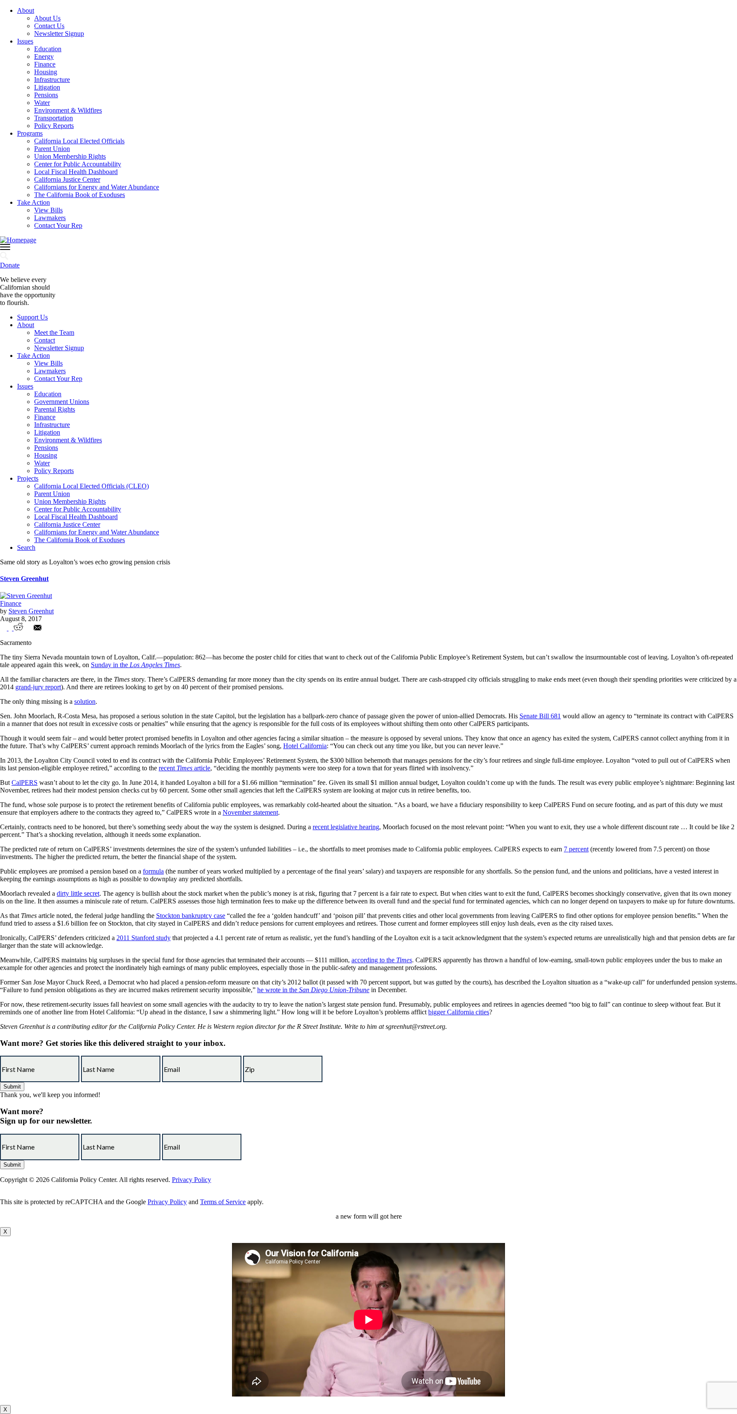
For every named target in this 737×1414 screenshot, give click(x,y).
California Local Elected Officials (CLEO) (91, 486)
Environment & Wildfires (68, 110)
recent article (184, 768)
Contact (44, 340)
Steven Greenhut (24, 578)
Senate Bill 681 (540, 716)
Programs (30, 133)
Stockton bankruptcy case (190, 915)
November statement (250, 812)
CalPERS (25, 782)
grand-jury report (38, 687)
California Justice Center (67, 179)
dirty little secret (78, 893)
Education (47, 48)
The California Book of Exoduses (79, 194)
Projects (27, 478)
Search (26, 547)
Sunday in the (135, 664)
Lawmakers (50, 217)
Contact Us (49, 25)
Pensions (46, 95)
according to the (381, 960)
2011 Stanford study (143, 937)
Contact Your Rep (58, 225)
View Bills (48, 210)
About (25, 10)
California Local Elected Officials (79, 141)
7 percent (576, 849)
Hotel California (305, 745)
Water (42, 102)
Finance (44, 64)
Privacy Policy (191, 1179)
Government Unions (61, 401)
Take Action (33, 202)
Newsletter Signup (59, 33)
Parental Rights (54, 409)
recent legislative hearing (346, 826)
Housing (45, 71)
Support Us (32, 317)
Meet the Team (54, 332)
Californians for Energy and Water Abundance (96, 187)
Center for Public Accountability (77, 164)
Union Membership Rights (70, 156)
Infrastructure (52, 79)
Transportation (53, 118)
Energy (44, 56)
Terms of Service (223, 1201)
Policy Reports (54, 125)
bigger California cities (458, 1012)
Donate (10, 265)
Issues (25, 41)
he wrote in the (313, 989)
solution (85, 701)
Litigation (47, 87)
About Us (47, 18)
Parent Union (52, 148)
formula (153, 871)
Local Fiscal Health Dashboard (76, 171)
